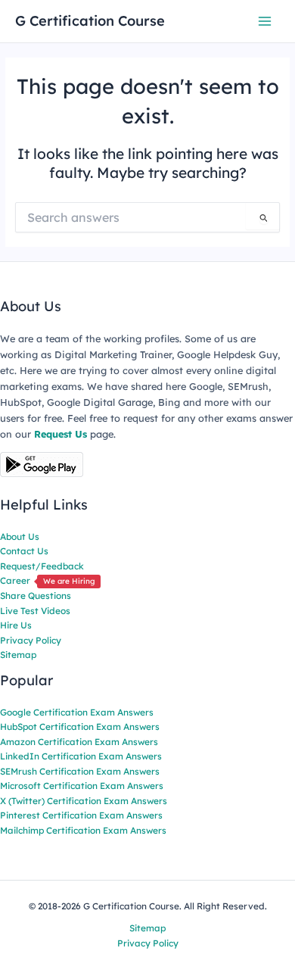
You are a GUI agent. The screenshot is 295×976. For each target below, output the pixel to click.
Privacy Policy (30, 640)
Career (47, 580)
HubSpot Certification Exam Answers (80, 726)
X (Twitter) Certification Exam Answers (83, 800)
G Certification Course (90, 21)
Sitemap (18, 654)
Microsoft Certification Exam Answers (81, 785)
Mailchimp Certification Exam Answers (83, 830)
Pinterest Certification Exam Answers (81, 815)
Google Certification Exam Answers (77, 712)
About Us (19, 536)
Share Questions (35, 595)
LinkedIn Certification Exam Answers (81, 756)
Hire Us (16, 625)
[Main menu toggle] (265, 21)
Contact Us (24, 551)
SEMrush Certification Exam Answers (80, 771)
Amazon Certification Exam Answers (79, 741)
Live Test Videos (35, 610)
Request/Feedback (42, 566)
